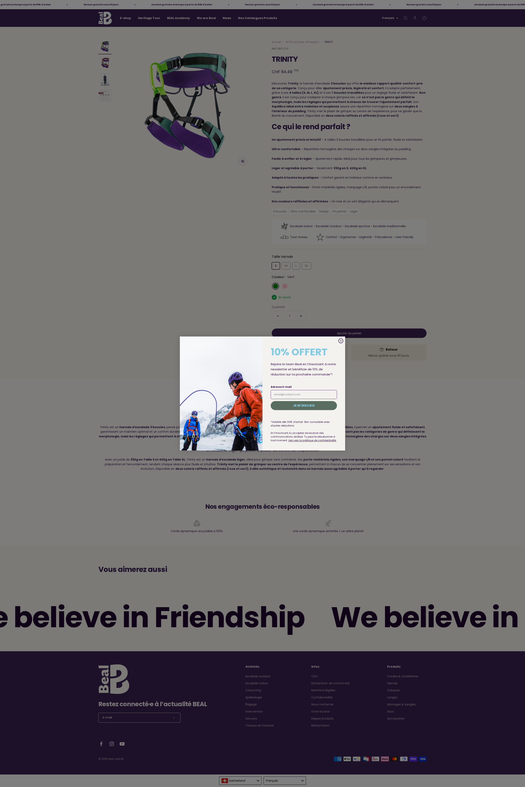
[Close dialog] (341, 341)
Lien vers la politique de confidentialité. (312, 440)
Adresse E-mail (281, 387)
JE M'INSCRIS (304, 405)
